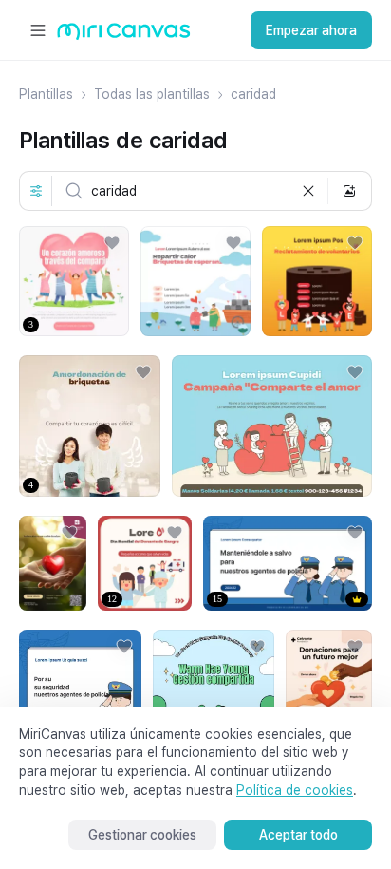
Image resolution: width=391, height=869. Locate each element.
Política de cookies (294, 790)
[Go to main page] (124, 36)
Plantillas (46, 94)
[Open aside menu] (38, 30)
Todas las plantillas (152, 94)
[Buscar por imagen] (349, 191)
